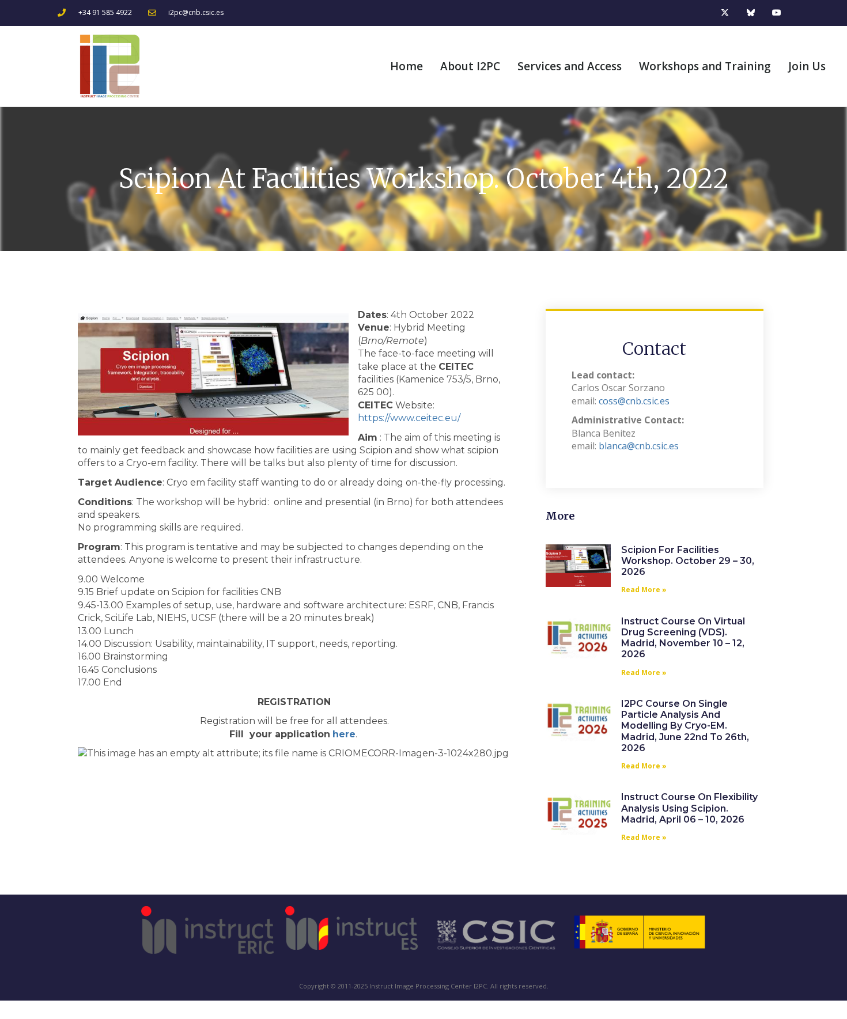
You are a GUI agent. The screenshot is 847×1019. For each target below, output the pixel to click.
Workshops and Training (705, 66)
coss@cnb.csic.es (634, 401)
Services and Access (569, 66)
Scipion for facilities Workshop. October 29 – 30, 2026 (687, 560)
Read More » (644, 589)
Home (406, 66)
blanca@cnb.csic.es (639, 446)
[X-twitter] (725, 13)
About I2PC (470, 66)
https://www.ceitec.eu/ (409, 417)
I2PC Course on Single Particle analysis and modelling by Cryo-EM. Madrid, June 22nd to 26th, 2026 (685, 725)
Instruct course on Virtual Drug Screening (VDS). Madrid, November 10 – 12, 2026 (683, 638)
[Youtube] (776, 13)
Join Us (807, 66)
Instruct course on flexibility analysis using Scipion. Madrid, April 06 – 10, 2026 (689, 807)
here (344, 734)
